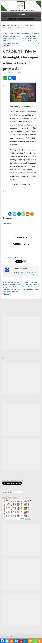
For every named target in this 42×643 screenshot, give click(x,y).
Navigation (21, 14)
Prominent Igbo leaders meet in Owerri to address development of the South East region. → (30, 38)
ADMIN (24, 268)
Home (13, 25)
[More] (32, 214)
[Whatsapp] (23, 214)
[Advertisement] (21, 333)
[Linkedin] (19, 214)
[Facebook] (10, 214)
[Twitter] (14, 214)
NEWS (18, 25)
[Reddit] (28, 214)
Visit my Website (19, 272)
